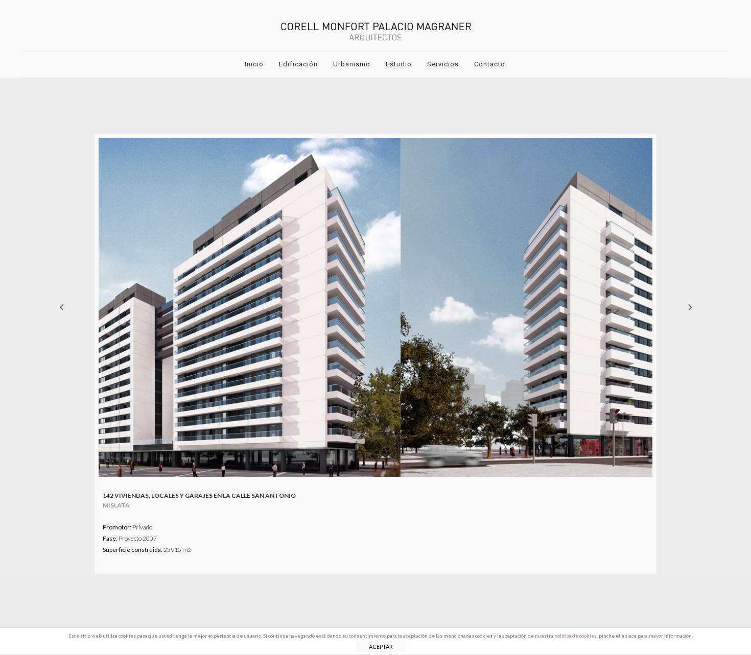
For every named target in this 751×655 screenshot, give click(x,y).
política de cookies (575, 636)
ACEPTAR (381, 646)
